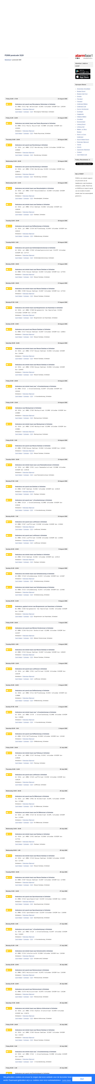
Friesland (79, 101)
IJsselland (80, 119)
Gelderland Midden (82, 104)
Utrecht (79, 147)
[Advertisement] (36, 79)
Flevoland (79, 99)
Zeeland (79, 152)
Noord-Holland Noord (83, 139)
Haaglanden (80, 114)
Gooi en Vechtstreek (83, 109)
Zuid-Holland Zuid (82, 154)
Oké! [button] (82, 1079)
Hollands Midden (81, 116)
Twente (79, 144)
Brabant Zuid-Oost (82, 94)
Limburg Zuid (80, 127)
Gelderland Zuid (81, 106)
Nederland (8, 59)
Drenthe (79, 96)
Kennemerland (81, 121)
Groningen (80, 111)
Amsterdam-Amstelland (83, 89)
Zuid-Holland (18, 111)
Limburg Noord (81, 124)
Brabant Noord (81, 91)
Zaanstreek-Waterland (83, 149)
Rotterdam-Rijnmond (83, 142)
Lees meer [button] (66, 1080)
